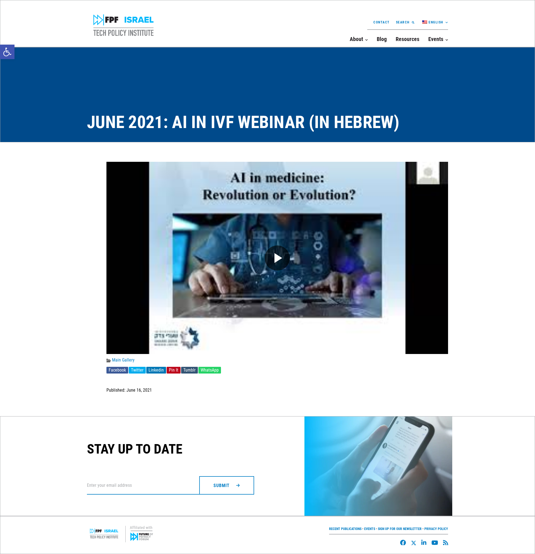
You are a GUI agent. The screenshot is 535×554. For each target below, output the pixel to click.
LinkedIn (423, 542)
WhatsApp (210, 370)
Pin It (173, 370)
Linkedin (156, 370)
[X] (413, 543)
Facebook (117, 370)
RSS (445, 542)
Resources (407, 39)
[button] (7, 52)
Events (369, 529)
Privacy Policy (436, 529)
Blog (382, 39)
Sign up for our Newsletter (400, 529)
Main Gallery (123, 360)
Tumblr (189, 370)
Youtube (434, 542)
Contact (381, 22)
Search (403, 22)
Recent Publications (345, 529)
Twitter (137, 370)
